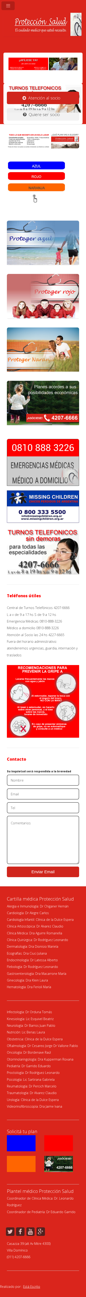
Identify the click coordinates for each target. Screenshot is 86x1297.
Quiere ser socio (44, 114)
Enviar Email (43, 871)
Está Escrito (31, 1286)
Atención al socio (44, 98)
